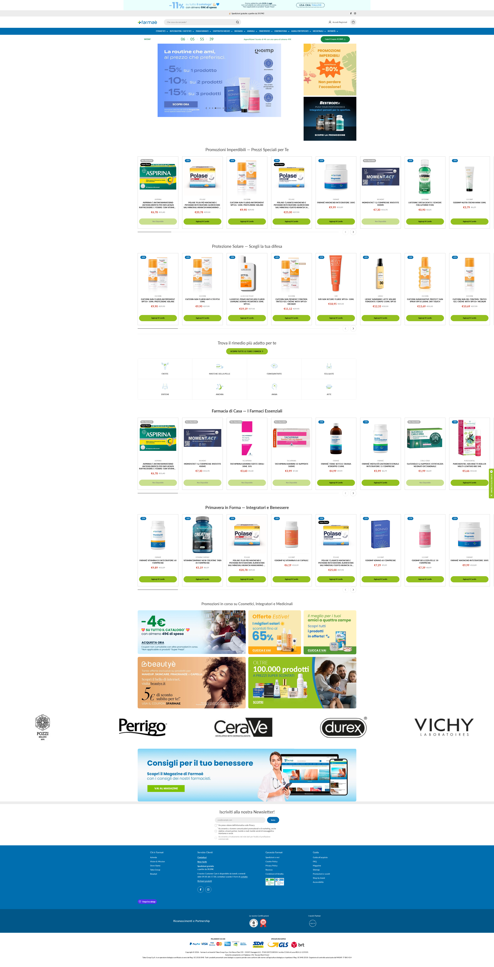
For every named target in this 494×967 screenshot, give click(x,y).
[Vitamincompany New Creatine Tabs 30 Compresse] (202, 535)
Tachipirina (247, 461)
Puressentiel (469, 461)
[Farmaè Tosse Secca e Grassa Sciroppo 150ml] (336, 438)
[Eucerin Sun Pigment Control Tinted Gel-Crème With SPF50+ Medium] (291, 273)
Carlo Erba (425, 461)
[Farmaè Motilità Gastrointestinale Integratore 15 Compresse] (380, 438)
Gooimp (469, 199)
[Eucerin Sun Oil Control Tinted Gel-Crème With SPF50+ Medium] (469, 273)
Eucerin (247, 199)
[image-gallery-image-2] (265, 727)
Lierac (380, 296)
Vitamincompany (202, 557)
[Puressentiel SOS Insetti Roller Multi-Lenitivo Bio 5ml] (469, 438)
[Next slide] (232, 108)
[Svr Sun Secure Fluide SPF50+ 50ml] (336, 273)
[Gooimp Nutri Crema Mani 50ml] (469, 177)
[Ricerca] (237, 22)
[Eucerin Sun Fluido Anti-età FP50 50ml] (202, 273)
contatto (244, 876)
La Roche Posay (247, 296)
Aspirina (158, 199)
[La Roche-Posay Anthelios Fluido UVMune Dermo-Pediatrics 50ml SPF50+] (247, 273)
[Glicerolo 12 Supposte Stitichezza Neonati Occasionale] (425, 438)
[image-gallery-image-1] (165, 727)
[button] (209, 108)
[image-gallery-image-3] (365, 727)
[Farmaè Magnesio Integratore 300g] (336, 177)
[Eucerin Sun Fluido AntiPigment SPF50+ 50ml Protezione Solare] (247, 177)
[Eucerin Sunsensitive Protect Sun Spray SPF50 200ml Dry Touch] (425, 273)
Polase (202, 199)
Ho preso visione (236, 825)
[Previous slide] (206, 108)
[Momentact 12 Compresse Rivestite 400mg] (380, 177)
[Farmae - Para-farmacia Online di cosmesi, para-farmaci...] (192, 632)
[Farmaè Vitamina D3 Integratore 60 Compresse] (158, 535)
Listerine (425, 199)
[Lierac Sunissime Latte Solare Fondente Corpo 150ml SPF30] (380, 273)
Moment (380, 199)
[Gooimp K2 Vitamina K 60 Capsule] (291, 535)
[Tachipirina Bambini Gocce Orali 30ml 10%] (247, 438)
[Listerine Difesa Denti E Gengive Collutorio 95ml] (425, 177)
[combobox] (202, 22)
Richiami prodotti (204, 881)
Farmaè (336, 199)
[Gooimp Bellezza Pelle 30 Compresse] (425, 535)
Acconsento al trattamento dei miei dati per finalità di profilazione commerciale (244, 838)
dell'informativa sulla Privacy (243, 825)
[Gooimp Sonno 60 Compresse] (380, 535)
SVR (336, 296)
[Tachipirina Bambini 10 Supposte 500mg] (291, 438)
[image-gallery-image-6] (64, 727)
